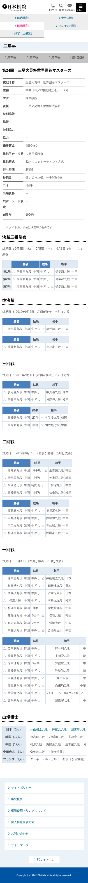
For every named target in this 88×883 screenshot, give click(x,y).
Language (69, 7)
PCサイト (53, 7)
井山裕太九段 (39, 729)
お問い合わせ (20, 833)
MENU (81, 7)
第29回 (34, 57)
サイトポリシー (21, 787)
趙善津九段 (78, 729)
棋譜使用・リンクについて (28, 810)
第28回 (55, 57)
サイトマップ (20, 845)
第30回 (11, 57)
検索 (61, 7)
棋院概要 (17, 799)
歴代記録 (78, 57)
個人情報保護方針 (23, 822)
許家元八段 (59, 729)
